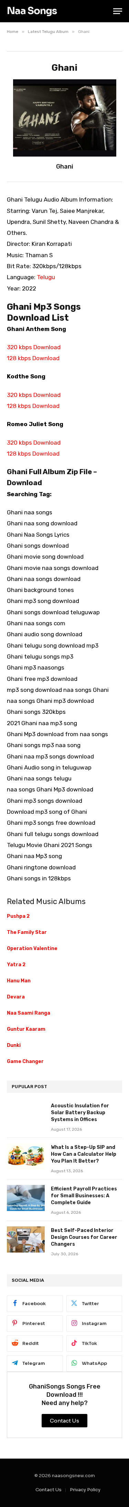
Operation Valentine (32, 948)
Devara (16, 997)
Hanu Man (19, 981)
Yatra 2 (16, 965)
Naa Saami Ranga (28, 1013)
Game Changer (25, 1061)
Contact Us (48, 1490)
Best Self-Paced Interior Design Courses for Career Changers (84, 1237)
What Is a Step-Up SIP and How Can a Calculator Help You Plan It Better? (83, 1154)
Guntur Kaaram (26, 1029)
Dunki (14, 1045)
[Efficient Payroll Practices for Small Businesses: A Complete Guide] (26, 1198)
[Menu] (117, 11)
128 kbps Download (33, 358)
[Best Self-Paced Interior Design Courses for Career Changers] (26, 1239)
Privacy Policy (85, 1490)
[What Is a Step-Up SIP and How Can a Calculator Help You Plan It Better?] (26, 1156)
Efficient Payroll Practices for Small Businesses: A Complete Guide (84, 1196)
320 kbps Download (34, 347)
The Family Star (27, 932)
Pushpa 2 (18, 916)
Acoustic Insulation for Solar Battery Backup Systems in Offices (80, 1112)
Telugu (46, 277)
